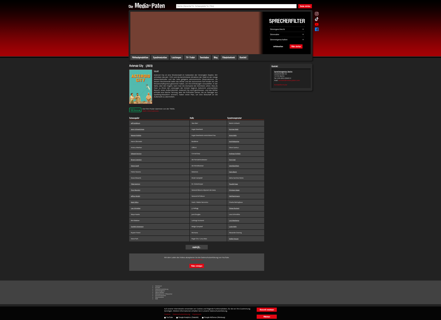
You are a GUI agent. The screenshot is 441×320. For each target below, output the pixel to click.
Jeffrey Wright (135, 196)
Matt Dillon (135, 202)
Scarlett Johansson (137, 226)
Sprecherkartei (159, 297)
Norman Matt (233, 129)
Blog (216, 57)
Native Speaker (159, 292)
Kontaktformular (280, 85)
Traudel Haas (233, 184)
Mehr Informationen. (151, 111)
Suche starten (305, 6)
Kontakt (243, 57)
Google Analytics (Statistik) (188, 317)
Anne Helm (233, 135)
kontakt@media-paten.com (289, 80)
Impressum (158, 286)
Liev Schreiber (135, 208)
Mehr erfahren (196, 260)
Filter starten (296, 46)
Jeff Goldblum (135, 123)
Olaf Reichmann (234, 196)
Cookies (167, 314)
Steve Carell (135, 166)
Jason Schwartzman (137, 129)
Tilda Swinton (135, 184)
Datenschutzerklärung (161, 289)
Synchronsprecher (160, 295)
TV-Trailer (190, 57)
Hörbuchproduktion (140, 57)
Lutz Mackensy (234, 220)
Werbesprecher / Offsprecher (163, 294)
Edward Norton (136, 154)
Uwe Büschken (234, 166)
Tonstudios (204, 57)
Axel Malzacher (234, 141)
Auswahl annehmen (267, 309)
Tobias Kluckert (234, 208)
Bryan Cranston (136, 160)
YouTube (169, 317)
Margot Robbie (136, 135)
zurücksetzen (278, 46)
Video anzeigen (196, 265)
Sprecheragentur (160, 291)
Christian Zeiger (234, 190)
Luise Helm (233, 226)
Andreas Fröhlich (234, 154)
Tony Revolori (135, 190)
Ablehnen (266, 316)
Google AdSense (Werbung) (214, 317)
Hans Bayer (233, 172)
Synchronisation (160, 57)
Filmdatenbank (228, 57)
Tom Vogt (232, 160)
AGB (156, 299)
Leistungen (176, 57)
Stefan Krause (233, 239)
